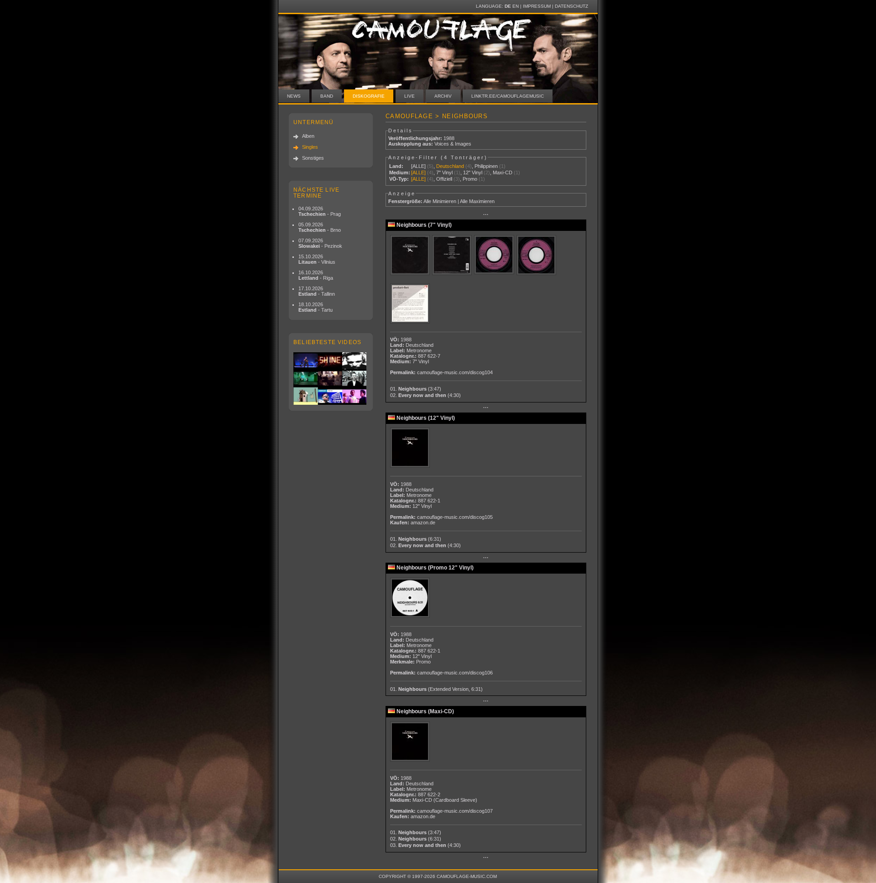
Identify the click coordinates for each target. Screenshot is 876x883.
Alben (308, 136)
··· (486, 214)
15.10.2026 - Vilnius (316, 259)
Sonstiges (313, 158)
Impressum (537, 6)
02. (425, 395)
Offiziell (444, 179)
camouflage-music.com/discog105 (455, 517)
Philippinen (486, 166)
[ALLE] (418, 166)
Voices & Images (452, 143)
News (294, 96)
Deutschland (450, 166)
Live (409, 96)
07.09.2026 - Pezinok (320, 243)
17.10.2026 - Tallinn (316, 291)
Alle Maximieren (477, 201)
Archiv (443, 96)
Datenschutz (571, 6)
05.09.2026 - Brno (319, 227)
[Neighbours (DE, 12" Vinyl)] (411, 448)
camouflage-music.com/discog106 (455, 672)
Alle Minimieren (439, 201)
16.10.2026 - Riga (315, 275)
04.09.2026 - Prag (319, 211)
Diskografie (369, 96)
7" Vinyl (444, 172)
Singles (310, 147)
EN (515, 6)
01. (415, 389)
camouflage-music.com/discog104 (455, 372)
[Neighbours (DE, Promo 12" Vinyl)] (411, 598)
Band (326, 96)
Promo (470, 179)
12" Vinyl (472, 172)
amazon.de (423, 522)
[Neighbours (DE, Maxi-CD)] (411, 742)
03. (425, 845)
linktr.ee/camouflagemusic (507, 96)
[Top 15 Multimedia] (330, 378)
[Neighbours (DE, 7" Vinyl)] (411, 255)
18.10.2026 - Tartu (315, 307)
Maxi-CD (502, 172)
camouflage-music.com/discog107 (455, 811)
